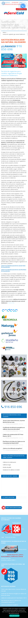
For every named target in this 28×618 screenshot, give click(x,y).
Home (4, 32)
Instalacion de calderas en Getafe (11, 470)
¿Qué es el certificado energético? (12, 448)
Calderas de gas (7, 464)
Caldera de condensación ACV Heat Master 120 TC (14, 598)
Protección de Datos (10, 537)
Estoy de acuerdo (14, 615)
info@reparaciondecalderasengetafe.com (14, 4)
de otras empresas (15, 191)
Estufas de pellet (7, 467)
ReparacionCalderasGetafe (12, 424)
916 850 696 (15, 2)
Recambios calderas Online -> (8, 560)
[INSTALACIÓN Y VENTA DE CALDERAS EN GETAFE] (14, 507)
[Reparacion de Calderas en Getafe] (14, 13)
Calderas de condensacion (9, 462)
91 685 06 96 (11, 303)
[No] (26, 612)
